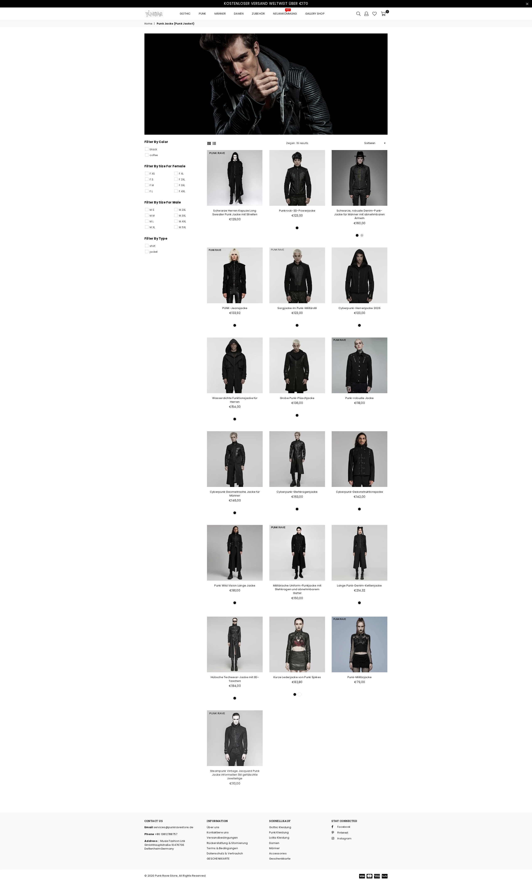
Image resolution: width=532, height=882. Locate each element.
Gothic (185, 14)
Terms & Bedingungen (222, 848)
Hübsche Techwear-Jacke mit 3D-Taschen (235, 679)
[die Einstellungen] (366, 14)
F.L (151, 191)
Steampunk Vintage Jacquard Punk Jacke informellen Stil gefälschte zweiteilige (235, 774)
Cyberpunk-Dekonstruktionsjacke (359, 492)
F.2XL (182, 179)
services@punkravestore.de (173, 827)
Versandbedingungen (222, 838)
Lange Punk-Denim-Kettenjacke (359, 586)
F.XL (181, 173)
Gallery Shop (315, 14)
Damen (239, 14)
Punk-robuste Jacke (359, 398)
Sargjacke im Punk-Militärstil (297, 308)
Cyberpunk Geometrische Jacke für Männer (235, 494)
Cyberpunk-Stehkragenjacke (297, 492)
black (153, 149)
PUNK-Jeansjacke (235, 308)
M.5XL (182, 227)
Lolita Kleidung (279, 838)
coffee (154, 155)
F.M (152, 185)
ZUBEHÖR (258, 14)
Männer (220, 14)
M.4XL (182, 221)
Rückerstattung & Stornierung (227, 843)
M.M (152, 215)
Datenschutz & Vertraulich (225, 853)
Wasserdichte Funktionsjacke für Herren (234, 400)
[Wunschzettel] (374, 14)
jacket (154, 252)
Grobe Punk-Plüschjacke (297, 398)
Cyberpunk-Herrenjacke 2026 (360, 308)
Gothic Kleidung (280, 827)
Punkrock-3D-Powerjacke (297, 211)
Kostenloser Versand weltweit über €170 (266, 3)
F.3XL (182, 185)
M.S (152, 210)
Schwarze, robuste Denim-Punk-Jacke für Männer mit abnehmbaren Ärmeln (359, 214)
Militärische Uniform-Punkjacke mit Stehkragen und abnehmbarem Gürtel (297, 589)
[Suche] (358, 14)
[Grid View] (209, 143)
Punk (202, 14)
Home (148, 23)
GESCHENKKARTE (218, 859)
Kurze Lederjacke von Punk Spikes (297, 677)
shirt (152, 246)
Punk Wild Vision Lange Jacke (234, 586)
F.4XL (182, 191)
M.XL (152, 227)
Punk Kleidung (279, 832)
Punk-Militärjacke (359, 677)
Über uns (213, 827)
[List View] (214, 143)
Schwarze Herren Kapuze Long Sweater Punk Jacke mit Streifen (234, 212)
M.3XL (182, 215)
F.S (151, 179)
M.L (152, 221)
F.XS (152, 173)
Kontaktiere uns (218, 832)
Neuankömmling (285, 13)
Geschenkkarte (280, 859)
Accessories (278, 853)
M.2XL (182, 210)
